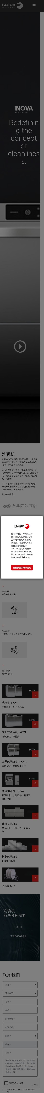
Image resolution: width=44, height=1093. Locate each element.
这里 (24, 551)
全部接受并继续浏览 (22, 567)
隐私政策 (26, 557)
